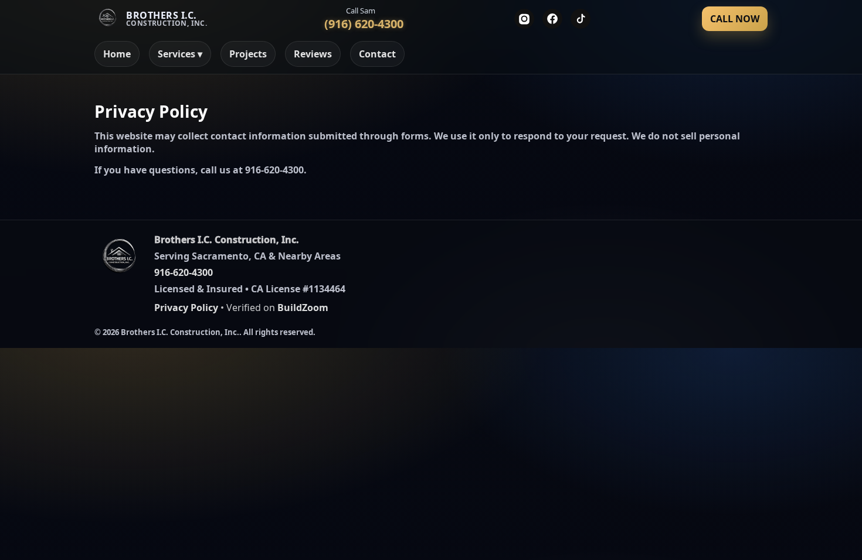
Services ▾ (180, 53)
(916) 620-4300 (363, 24)
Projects (248, 53)
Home (117, 53)
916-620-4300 (274, 169)
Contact (377, 53)
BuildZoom (302, 307)
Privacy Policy (186, 307)
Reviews (313, 53)
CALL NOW (734, 18)
